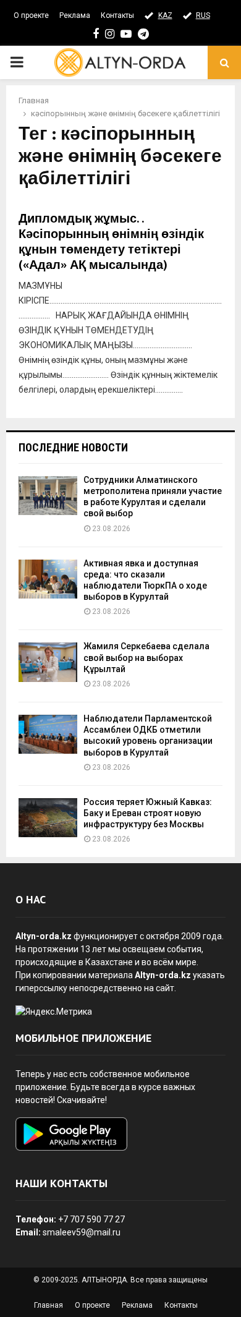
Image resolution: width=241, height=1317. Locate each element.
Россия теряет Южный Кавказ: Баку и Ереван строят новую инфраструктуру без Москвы (147, 813)
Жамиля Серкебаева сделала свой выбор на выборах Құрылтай (146, 657)
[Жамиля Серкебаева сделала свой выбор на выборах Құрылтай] (48, 661)
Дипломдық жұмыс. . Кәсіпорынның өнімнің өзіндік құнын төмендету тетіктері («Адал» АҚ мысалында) (111, 242)
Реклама (74, 15)
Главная (48, 1305)
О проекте (31, 15)
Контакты (117, 15)
